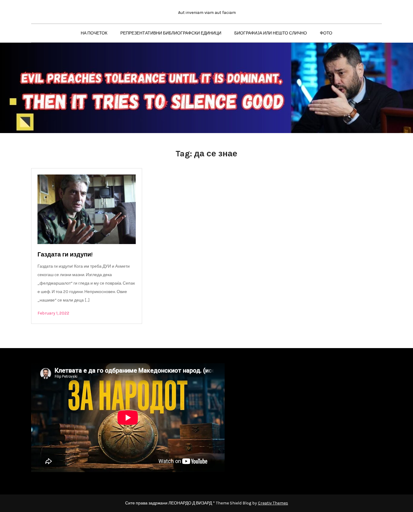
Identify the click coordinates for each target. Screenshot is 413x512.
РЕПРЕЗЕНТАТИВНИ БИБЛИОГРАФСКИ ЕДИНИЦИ (170, 33)
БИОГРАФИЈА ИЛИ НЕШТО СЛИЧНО (270, 33)
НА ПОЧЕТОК (94, 33)
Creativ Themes (273, 503)
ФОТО (326, 33)
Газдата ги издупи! (65, 254)
